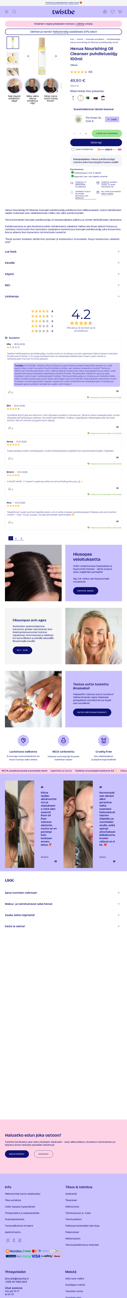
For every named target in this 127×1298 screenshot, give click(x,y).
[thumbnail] (13, 43)
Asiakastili (71, 1193)
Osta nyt (96, 142)
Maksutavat (72, 1206)
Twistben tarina (74, 1291)
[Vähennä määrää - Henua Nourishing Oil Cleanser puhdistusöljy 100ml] (74, 133)
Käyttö (9, 274)
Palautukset (72, 1232)
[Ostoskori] (120, 11)
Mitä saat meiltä (74, 1278)
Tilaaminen (71, 1200)
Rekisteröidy (60, 31)
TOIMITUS (79, 182)
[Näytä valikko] (6, 11)
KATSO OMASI (107, 194)
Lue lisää (10, 251)
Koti (72, 39)
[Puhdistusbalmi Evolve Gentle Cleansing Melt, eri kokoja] (103, 98)
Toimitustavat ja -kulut (78, 1213)
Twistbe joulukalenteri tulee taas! (62, 2)
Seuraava (55, 56)
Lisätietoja (12, 296)
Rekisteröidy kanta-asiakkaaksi (22, 1193)
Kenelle (10, 262)
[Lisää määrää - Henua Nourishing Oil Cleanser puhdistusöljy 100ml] (86, 133)
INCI (7, 285)
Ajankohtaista (13, 1232)
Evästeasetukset (14, 1219)
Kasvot (80, 39)
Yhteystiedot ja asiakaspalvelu (22, 1213)
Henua (73, 65)
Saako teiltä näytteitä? (20, 915)
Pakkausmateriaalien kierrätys (82, 1225)
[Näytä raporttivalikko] (117, 391)
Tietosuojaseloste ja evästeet (82, 1244)
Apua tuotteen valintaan (21, 892)
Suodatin (14, 338)
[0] (113, 12)
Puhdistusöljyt (113, 39)
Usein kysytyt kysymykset (20, 1206)
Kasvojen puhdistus (95, 39)
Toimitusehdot (73, 1219)
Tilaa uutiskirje (13, 1200)
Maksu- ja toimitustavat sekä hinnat (28, 904)
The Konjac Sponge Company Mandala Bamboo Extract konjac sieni (94, 117)
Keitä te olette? (15, 926)
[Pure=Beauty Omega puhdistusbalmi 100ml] (95, 98)
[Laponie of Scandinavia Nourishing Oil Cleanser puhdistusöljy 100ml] (73, 98)
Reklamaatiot (73, 1238)
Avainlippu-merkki (75, 1284)
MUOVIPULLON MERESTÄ (81, 197)
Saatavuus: (77, 169)
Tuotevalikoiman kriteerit (19, 1225)
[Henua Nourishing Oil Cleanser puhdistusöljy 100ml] (80, 98)
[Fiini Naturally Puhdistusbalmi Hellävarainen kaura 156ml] (88, 98)
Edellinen (28, 56)
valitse (80, 23)
